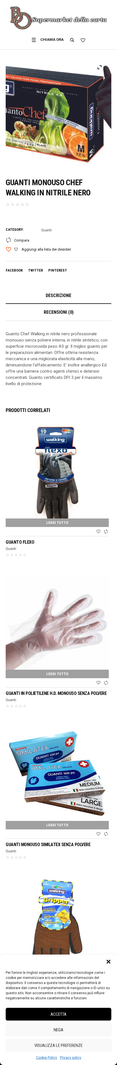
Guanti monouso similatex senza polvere (48, 844)
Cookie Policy (46, 1058)
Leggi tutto (57, 522)
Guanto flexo (20, 542)
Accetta (58, 1014)
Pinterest (57, 270)
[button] (108, 961)
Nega (58, 1029)
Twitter (35, 270)
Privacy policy (70, 1058)
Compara (21, 240)
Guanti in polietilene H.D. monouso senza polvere (57, 693)
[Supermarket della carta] (58, 18)
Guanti (46, 230)
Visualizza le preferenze (58, 1045)
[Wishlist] (98, 532)
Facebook (14, 270)
